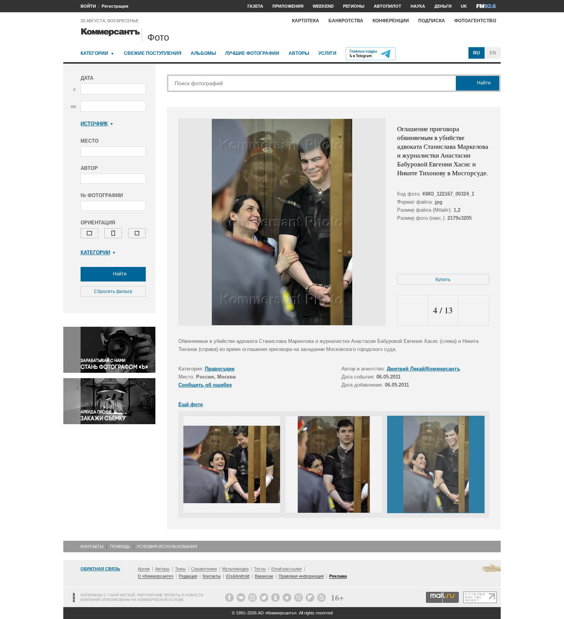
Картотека (305, 20)
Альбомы (203, 53)
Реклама (338, 576)
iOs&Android (237, 576)
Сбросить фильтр (113, 291)
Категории (94, 53)
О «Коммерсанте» (155, 576)
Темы (180, 568)
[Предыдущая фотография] (412, 310)
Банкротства (345, 20)
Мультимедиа (235, 568)
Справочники (204, 568)
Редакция (188, 576)
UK (464, 6)
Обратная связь (100, 568)
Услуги (327, 53)
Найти (119, 274)
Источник (94, 124)
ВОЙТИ (88, 6)
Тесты (260, 568)
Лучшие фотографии (252, 53)
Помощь (120, 546)
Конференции (391, 20)
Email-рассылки (286, 568)
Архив (144, 568)
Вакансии (264, 576)
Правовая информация (301, 576)
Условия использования (167, 546)
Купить (442, 279)
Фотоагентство (475, 20)
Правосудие (219, 369)
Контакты (92, 546)
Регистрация (115, 6)
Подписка (431, 20)
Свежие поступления (152, 53)
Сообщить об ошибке (205, 385)
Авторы (299, 53)
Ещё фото (190, 404)
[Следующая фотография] (473, 310)
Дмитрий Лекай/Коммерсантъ (423, 369)
